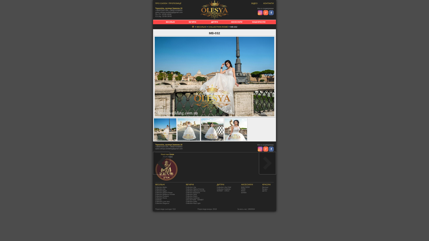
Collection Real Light (193, 203)
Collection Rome (218, 27)
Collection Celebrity (193, 198)
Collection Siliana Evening (195, 189)
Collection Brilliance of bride (165, 194)
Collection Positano (162, 196)
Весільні (265, 187)
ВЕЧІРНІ (192, 22)
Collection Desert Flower (164, 192)
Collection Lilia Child (224, 187)
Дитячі (264, 191)
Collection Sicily (191, 194)
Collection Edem (191, 196)
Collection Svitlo (191, 201)
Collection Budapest (193, 192)
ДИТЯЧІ (214, 22)
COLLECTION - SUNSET (195, 200)
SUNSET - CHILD (223, 191)
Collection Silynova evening (195, 191)
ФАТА (243, 191)
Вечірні (264, 189)
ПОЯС (243, 189)
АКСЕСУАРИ (236, 22)
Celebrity (158, 200)
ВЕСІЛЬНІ (170, 22)
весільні (202, 27)
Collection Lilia (160, 189)
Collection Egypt (161, 191)
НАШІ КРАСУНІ (258, 22)
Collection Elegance (162, 203)
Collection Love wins (162, 201)
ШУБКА (243, 192)
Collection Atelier (161, 187)
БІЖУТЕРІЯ (245, 187)
